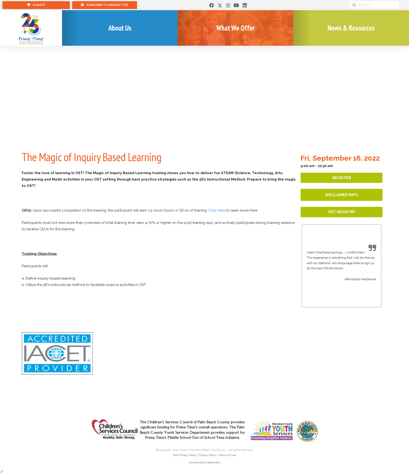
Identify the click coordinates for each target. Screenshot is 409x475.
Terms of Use (227, 455)
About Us (119, 27)
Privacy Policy (208, 455)
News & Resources (351, 27)
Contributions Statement (204, 462)
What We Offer (235, 27)
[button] (211, 5)
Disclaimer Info (341, 195)
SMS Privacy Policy (185, 455)
